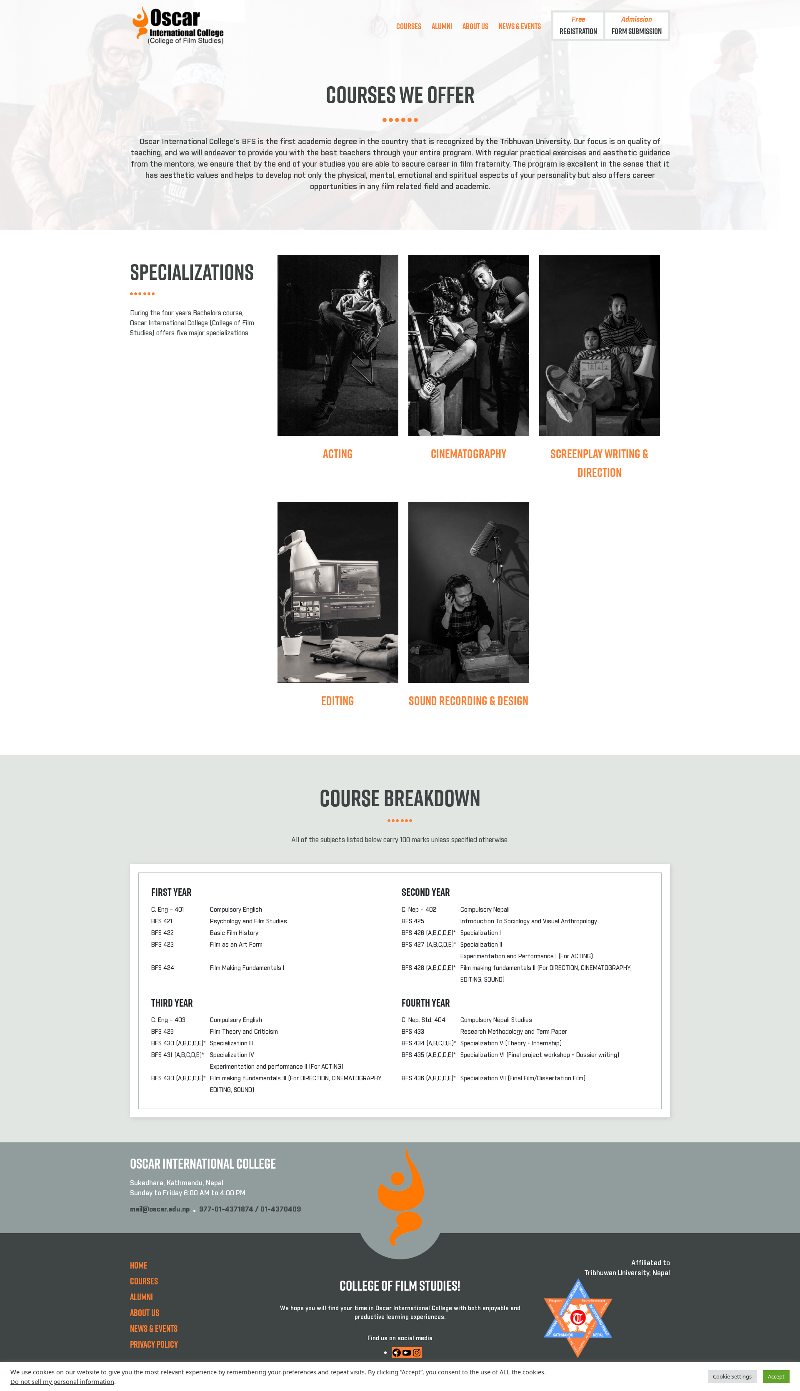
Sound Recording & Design (468, 700)
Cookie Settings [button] (732, 1376)
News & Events (520, 26)
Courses (408, 26)
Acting (338, 453)
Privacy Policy (154, 1344)
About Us (475, 26)
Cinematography (468, 453)
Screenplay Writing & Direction (599, 463)
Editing (337, 700)
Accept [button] (776, 1376)
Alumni (442, 26)
